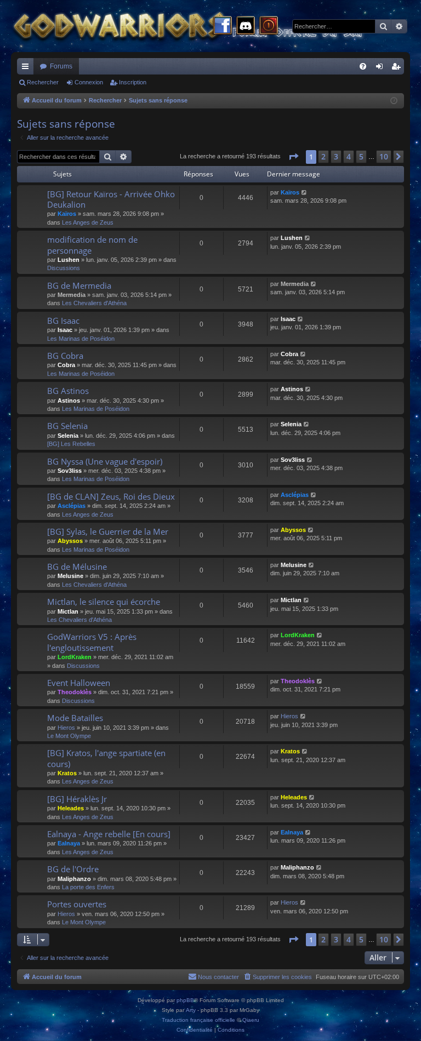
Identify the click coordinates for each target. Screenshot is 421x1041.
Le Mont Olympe (69, 736)
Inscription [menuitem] (398, 68)
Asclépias (72, 505)
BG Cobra (65, 355)
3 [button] (336, 156)
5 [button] (361, 156)
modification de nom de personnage (92, 244)
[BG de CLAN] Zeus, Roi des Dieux (111, 496)
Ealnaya (69, 843)
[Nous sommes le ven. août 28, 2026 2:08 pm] (393, 101)
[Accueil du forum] (208, 26)
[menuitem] (363, 66)
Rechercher (43, 82)
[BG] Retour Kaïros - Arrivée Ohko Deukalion (111, 199)
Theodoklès (75, 692)
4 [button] (348, 156)
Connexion (89, 82)
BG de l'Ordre (73, 868)
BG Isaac (63, 320)
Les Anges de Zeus (87, 222)
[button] (293, 156)
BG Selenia (67, 425)
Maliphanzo (74, 879)
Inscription (132, 82)
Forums (61, 66)
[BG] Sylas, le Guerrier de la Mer (107, 531)
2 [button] (323, 156)
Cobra (66, 365)
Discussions (63, 268)
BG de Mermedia (79, 285)
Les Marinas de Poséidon (81, 338)
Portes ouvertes (76, 904)
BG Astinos (68, 390)
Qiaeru (250, 1020)
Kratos (67, 773)
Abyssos (70, 540)
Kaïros (67, 213)
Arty (191, 1010)
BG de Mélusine (77, 566)
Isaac (65, 330)
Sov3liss (70, 470)
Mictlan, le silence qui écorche (103, 601)
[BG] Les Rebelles (71, 444)
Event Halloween (78, 682)
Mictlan (68, 611)
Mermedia (72, 294)
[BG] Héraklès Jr (77, 798)
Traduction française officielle (198, 1020)
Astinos (69, 400)
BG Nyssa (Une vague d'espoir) (104, 461)
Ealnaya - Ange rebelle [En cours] (108, 833)
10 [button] (383, 156)
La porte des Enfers (88, 887)
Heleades (71, 808)
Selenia (68, 435)
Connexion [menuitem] (382, 68)
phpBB (185, 1000)
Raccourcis (27, 68)
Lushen (68, 259)
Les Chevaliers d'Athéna (94, 303)
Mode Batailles (75, 717)
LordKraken (75, 657)
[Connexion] (268, 26)
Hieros (66, 727)
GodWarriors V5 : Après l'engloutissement (91, 642)
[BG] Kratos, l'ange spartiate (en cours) (106, 758)
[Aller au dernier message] (304, 192)
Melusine (70, 576)
